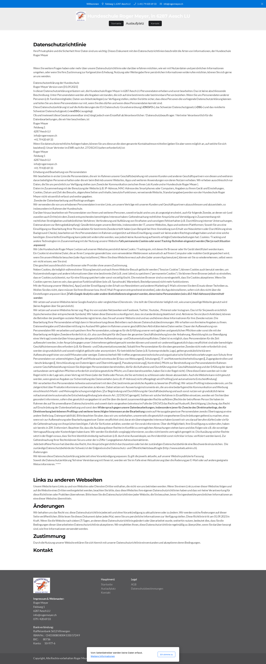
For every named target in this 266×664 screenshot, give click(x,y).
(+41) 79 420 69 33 (147, 3)
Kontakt (43, 550)
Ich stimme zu (166, 654)
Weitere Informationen (103, 656)
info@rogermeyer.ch (173, 3)
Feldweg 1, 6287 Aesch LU (117, 3)
